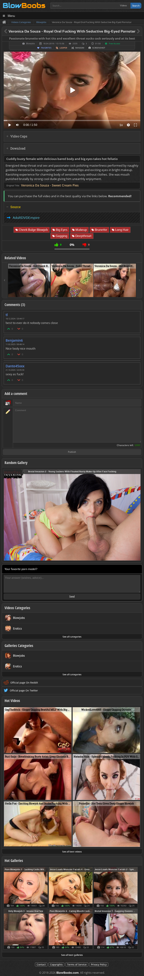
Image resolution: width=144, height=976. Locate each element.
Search (136, 5)
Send (72, 596)
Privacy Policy (99, 964)
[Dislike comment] (19, 328)
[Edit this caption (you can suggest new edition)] (139, 39)
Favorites (46, 48)
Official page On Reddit (24, 682)
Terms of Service (77, 964)
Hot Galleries (14, 860)
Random (79, 48)
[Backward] (4, 280)
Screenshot (98, 48)
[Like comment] (8, 328)
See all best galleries (72, 955)
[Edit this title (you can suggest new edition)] (133, 31)
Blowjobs (30, 43)
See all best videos (72, 851)
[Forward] (139, 280)
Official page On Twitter (24, 690)
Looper (63, 48)
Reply (135, 313)
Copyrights (56, 964)
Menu (11, 15)
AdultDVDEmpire (26, 217)
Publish (72, 452)
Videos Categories (17, 607)
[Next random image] (137, 514)
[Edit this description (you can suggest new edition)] (137, 159)
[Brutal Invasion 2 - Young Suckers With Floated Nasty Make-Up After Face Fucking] (72, 514)
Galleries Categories (19, 645)
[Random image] (46, 887)
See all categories (72, 636)
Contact (41, 964)
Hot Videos (12, 700)
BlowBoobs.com (67, 972)
